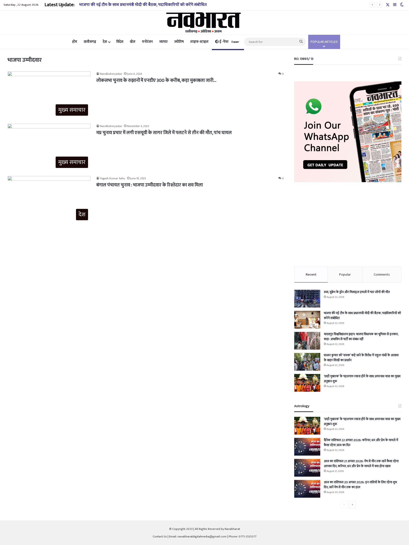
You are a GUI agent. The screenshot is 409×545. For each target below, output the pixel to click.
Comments (382, 274)
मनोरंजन (147, 42)
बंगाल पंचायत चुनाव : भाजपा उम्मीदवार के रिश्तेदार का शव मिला (149, 185)
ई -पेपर (229, 42)
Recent (311, 274)
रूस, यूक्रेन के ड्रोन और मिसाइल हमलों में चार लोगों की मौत (357, 292)
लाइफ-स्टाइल (199, 42)
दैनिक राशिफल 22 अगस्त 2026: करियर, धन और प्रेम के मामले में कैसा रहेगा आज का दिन (361, 442)
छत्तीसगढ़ (90, 42)
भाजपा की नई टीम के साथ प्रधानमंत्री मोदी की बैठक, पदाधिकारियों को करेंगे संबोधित (143, 4)
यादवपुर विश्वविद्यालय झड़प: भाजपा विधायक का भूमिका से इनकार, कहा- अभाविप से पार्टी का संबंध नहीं (361, 336)
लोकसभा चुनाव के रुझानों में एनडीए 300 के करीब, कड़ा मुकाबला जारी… (156, 80)
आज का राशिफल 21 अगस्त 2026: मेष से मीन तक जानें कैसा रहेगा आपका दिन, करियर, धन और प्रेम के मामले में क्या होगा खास (361, 463)
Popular (345, 274)
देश (105, 42)
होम (74, 42)
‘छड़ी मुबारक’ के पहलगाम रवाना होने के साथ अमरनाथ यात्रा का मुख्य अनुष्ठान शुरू (362, 379)
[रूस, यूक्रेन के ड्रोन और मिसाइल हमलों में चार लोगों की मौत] (307, 299)
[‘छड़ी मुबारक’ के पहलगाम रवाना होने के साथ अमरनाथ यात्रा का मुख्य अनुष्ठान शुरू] (307, 383)
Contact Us (160, 536)
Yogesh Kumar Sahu (112, 178)
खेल (132, 42)
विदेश (119, 42)
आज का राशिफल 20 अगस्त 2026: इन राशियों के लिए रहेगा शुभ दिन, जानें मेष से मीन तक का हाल (360, 484)
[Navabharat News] (204, 22)
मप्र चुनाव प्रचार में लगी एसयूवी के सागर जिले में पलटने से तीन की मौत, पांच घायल (164, 133)
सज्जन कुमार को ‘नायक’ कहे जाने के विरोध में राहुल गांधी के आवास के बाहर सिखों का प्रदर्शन (361, 357)
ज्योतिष (179, 42)
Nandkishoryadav (111, 73)
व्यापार (163, 42)
